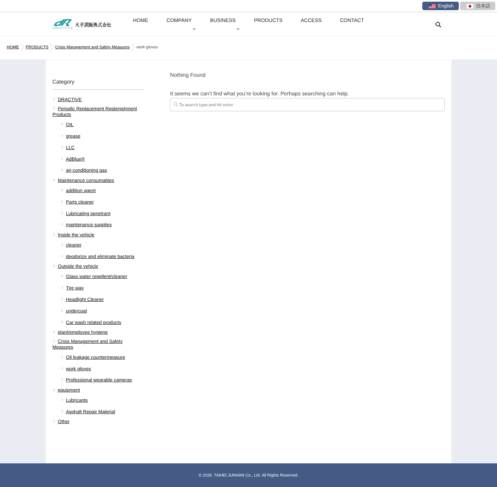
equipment (69, 390)
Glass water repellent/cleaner (96, 276)
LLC (70, 147)
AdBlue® (75, 159)
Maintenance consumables (86, 180)
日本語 (483, 5)
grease (73, 136)
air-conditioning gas (86, 170)
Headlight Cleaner (85, 299)
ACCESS (311, 20)
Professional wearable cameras (99, 379)
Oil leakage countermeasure (95, 357)
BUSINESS (223, 20)
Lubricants (77, 400)
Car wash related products (93, 322)
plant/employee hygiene (83, 332)
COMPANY (179, 20)
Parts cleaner (80, 202)
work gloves (78, 368)
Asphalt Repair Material (90, 411)
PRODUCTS (268, 20)
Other (64, 421)
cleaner (73, 245)
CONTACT (352, 20)
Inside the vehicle (76, 234)
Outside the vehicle (78, 266)
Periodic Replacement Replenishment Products (94, 111)
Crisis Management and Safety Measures (87, 344)
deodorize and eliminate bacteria (100, 256)
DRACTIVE (70, 99)
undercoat (76, 311)
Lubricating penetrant (88, 213)
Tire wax (75, 288)
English (446, 5)
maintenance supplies (89, 224)
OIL (70, 124)
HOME (140, 20)
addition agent (81, 190)
